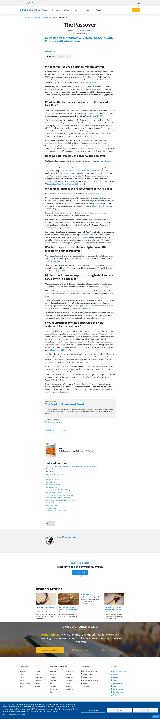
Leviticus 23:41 (102, 170)
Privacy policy (7, 714)
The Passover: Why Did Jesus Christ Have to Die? (68, 608)
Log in (138, 3)
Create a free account (80, 572)
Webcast (45, 10)
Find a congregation (80, 650)
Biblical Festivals (51, 430)
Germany (53, 686)
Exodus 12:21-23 (88, 136)
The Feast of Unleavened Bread (64, 404)
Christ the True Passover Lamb (45, 608)
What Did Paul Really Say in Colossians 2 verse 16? (60, 500)
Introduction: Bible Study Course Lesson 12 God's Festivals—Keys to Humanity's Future (71, 466)
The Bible (63, 430)
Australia (53, 671)
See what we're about (49, 650)
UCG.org (27, 17)
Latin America (70, 671)
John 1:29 (100, 222)
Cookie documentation (18, 714)
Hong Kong (53, 689)
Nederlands (38, 677)
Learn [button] (77, 10)
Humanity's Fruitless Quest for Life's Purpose (59, 490)
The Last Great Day (51, 487)
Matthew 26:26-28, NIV (81, 308)
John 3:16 (63, 392)
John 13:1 (61, 271)
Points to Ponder (51, 508)
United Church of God (85, 30)
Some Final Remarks (52, 505)
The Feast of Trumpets (52, 479)
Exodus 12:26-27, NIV (94, 116)
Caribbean (53, 680)
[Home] (30, 10)
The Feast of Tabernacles (53, 484)
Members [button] (98, 10)
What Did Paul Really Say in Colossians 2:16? (62, 184)
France (52, 683)
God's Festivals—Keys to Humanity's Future (44, 17)
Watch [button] (66, 10)
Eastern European (25, 683)
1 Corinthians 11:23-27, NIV (60, 350)
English (22, 686)
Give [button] (135, 10)
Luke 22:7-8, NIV (101, 287)
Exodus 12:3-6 (50, 209)
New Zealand (69, 680)
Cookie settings (93, 710)
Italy (51, 692)
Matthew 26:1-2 (59, 261)
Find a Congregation (26, 3)
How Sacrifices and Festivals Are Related (58, 497)
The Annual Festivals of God (54, 492)
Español (37, 671)
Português (38, 680)
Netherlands (69, 677)
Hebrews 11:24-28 (80, 237)
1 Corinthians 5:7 (92, 194)
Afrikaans (22, 677)
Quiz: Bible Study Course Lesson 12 (56, 510)
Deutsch (22, 680)
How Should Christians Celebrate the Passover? (113, 608)
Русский (37, 683)
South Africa (69, 689)
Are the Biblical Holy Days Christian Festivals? (59, 495)
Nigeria (68, 683)
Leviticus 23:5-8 (90, 82)
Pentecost (49, 477)
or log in (80, 576)
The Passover (50, 471)
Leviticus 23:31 (90, 170)
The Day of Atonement (52, 482)
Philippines (69, 686)
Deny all (119, 710)
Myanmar (68, 674)
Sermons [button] (55, 10)
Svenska (37, 686)
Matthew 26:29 (82, 362)
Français (37, 674)
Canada (52, 677)
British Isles (53, 674)
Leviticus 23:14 (67, 170)
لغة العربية (23, 671)
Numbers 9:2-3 (63, 369)
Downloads (51, 51)
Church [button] (87, 10)
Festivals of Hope (53, 422)
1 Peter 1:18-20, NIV (99, 206)
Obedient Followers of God (54, 503)
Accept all (145, 710)
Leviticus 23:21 (79, 170)
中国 (21, 674)
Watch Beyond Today (110, 650)
